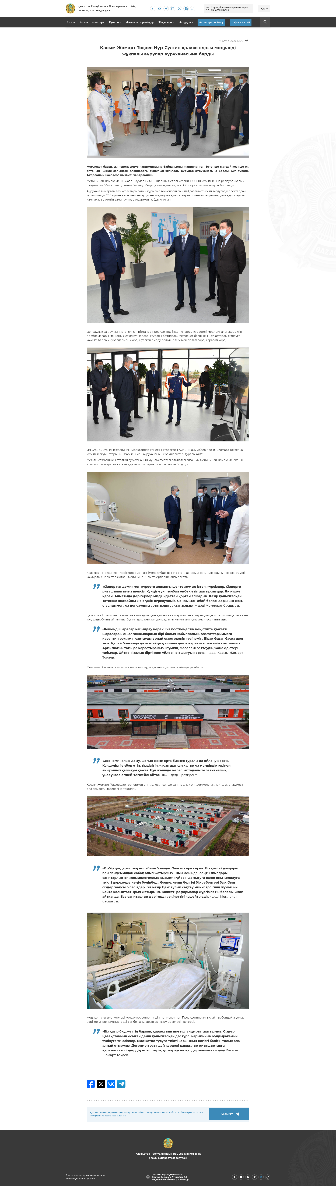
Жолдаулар (186, 22)
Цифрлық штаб (241, 22)
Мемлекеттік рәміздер (139, 22)
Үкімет (71, 22)
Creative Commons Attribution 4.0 (169, 1177)
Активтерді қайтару (211, 22)
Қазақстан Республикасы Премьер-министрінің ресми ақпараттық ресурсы (168, 1156)
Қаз (263, 8)
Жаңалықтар (166, 22)
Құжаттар (115, 22)
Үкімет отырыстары (92, 22)
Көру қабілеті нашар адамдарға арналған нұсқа (229, 8)
